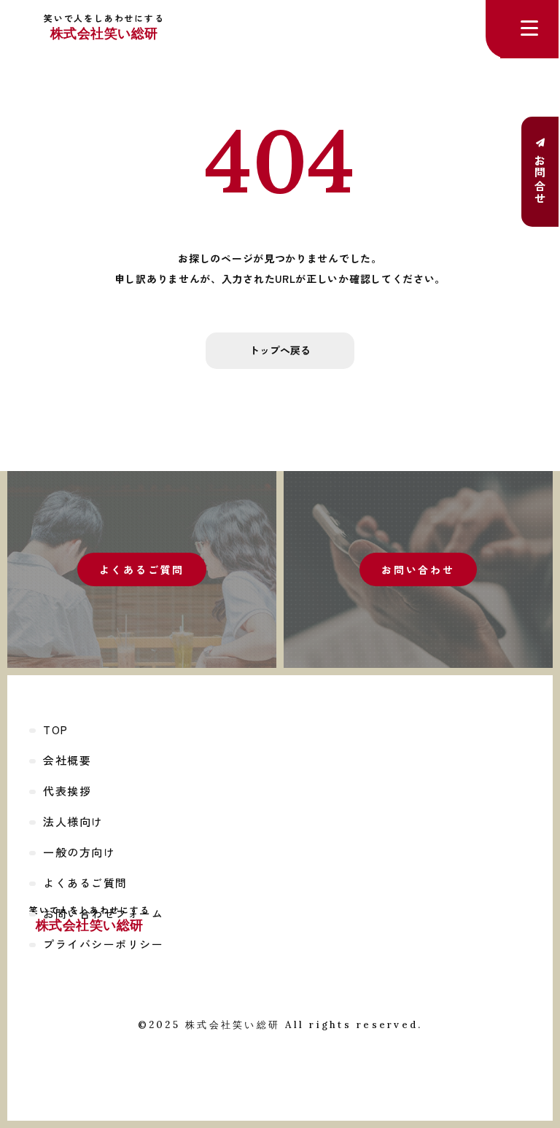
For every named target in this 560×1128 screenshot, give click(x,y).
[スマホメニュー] (529, 29)
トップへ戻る (280, 350)
